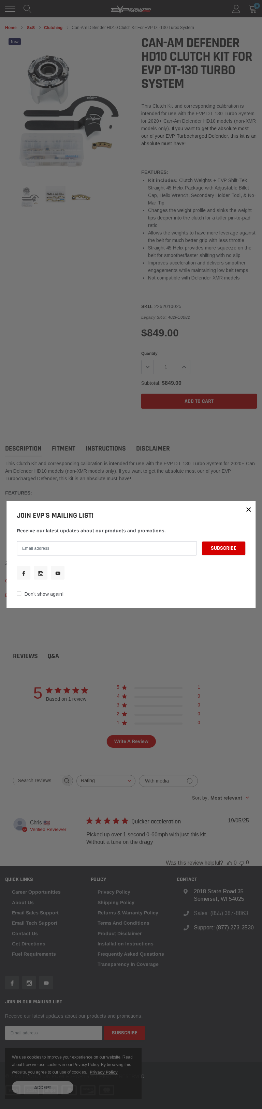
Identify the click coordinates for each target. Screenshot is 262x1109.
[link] (23, 573)
